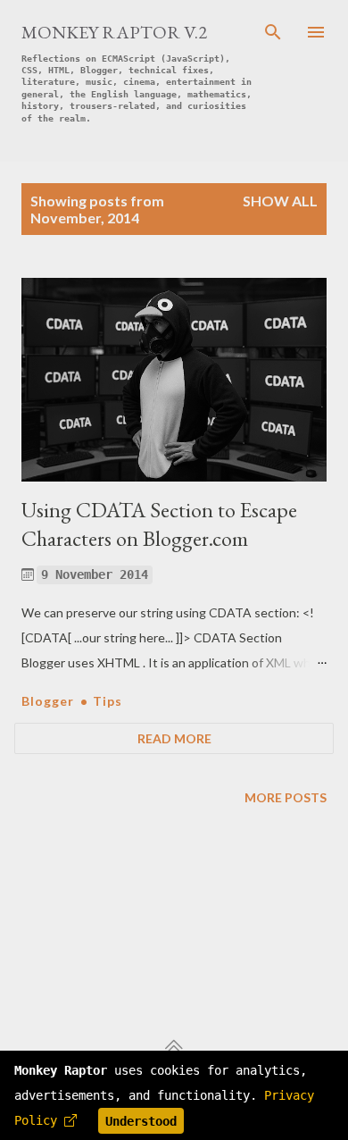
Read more (174, 738)
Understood (141, 1121)
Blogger (49, 700)
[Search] (273, 32)
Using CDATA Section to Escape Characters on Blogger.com (159, 524)
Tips (107, 700)
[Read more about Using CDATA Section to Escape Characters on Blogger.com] (174, 380)
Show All (280, 200)
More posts (285, 797)
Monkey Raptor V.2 (114, 32)
